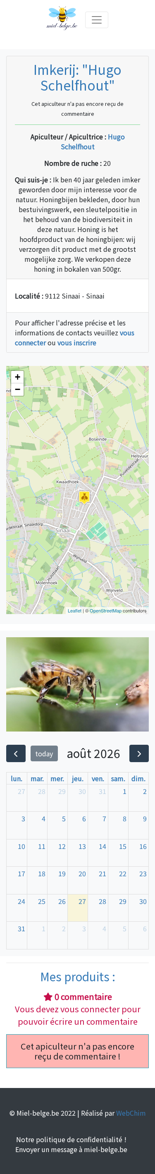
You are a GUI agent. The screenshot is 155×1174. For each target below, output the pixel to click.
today (44, 753)
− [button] (17, 389)
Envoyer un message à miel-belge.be (71, 1149)
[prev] (16, 753)
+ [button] (17, 377)
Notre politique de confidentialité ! (71, 1139)
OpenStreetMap (106, 610)
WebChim (131, 1113)
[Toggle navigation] (96, 20)
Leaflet (74, 610)
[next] (139, 753)
